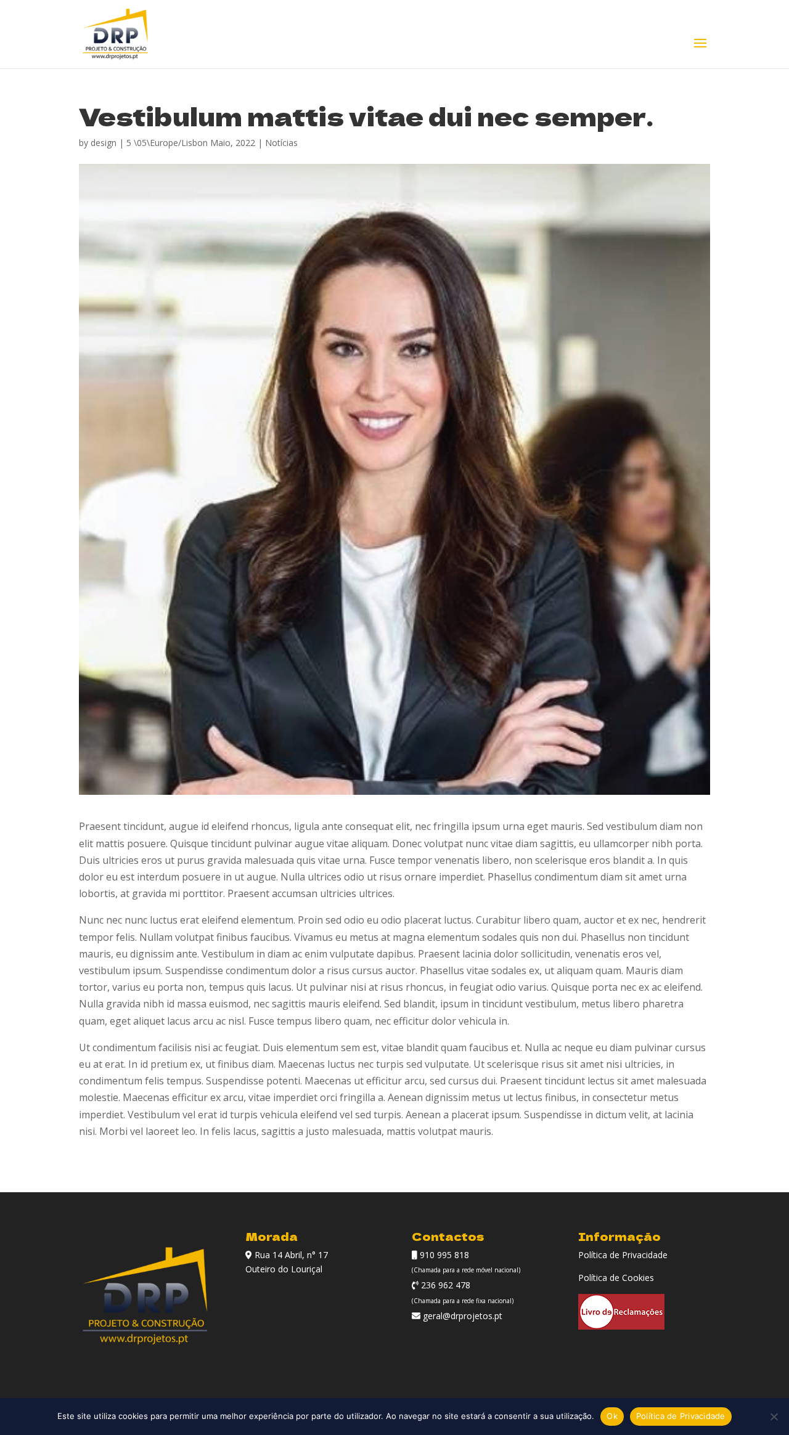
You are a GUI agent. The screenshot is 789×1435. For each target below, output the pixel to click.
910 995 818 (443, 1255)
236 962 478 (444, 1285)
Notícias (281, 142)
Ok (612, 1416)
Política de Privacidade (623, 1255)
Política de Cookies (616, 1277)
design (104, 142)
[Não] (773, 1416)
